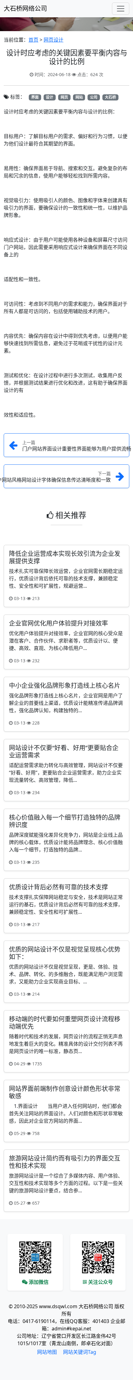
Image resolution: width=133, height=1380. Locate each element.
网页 (64, 97)
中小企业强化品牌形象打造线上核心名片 (64, 685)
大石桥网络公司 (25, 8)
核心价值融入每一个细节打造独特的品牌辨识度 (64, 821)
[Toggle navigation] (120, 8)
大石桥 (110, 97)
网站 (79, 97)
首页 (33, 39)
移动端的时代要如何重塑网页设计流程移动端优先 (64, 1023)
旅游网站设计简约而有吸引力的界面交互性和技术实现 (64, 1162)
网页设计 (53, 39)
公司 (93, 97)
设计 (49, 97)
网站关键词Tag (79, 1352)
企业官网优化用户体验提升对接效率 (58, 623)
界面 (35, 97)
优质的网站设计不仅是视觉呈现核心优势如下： (64, 953)
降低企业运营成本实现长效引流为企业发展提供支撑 (64, 557)
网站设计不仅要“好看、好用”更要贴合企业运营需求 (63, 751)
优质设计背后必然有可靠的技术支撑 (58, 887)
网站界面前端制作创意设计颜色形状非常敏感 (64, 1092)
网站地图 (47, 1352)
